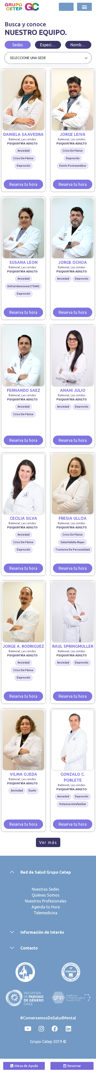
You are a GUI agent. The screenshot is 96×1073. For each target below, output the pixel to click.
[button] (84, 7)
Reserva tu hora (23, 184)
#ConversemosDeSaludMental (48, 1018)
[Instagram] (41, 1028)
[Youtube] (28, 1028)
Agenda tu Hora (46, 907)
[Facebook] (55, 1028)
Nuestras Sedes (45, 889)
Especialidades (50, 45)
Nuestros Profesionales (45, 901)
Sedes (17, 45)
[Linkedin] (68, 1028)
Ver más (48, 842)
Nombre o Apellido (80, 45)
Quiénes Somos (46, 895)
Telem (39, 913)
